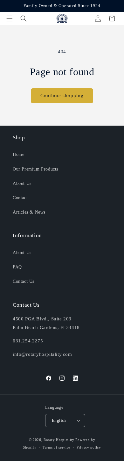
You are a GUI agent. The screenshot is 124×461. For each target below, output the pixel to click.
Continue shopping (62, 95)
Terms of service (56, 447)
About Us (22, 183)
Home (18, 154)
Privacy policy (89, 447)
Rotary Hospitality (59, 440)
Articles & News (29, 212)
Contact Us (23, 281)
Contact (20, 197)
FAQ (17, 267)
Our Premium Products (35, 169)
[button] (10, 18)
